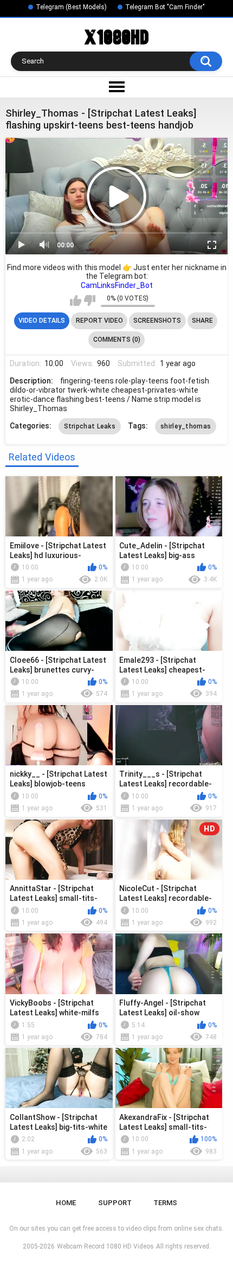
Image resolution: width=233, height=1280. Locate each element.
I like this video (75, 300)
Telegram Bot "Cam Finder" (165, 7)
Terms (165, 1203)
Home (66, 1203)
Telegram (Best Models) (71, 7)
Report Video (99, 320)
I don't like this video (89, 300)
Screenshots (157, 320)
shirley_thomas (185, 426)
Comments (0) (116, 339)
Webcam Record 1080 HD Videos (105, 1246)
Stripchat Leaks (90, 426)
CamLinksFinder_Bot (117, 285)
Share (202, 320)
